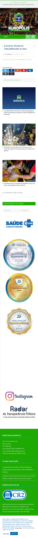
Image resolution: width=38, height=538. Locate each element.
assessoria (16, 506)
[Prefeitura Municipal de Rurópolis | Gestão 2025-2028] (19, 21)
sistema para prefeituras (26, 504)
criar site (14, 504)
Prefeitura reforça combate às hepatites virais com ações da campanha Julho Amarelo (19, 184)
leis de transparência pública (11, 511)
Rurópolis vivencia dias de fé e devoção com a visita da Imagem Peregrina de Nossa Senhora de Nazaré (19, 149)
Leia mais (18, 528)
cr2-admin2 (8, 54)
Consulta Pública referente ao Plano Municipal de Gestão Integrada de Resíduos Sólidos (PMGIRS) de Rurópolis (19, 4)
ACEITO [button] (14, 533)
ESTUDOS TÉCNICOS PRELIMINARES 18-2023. (17, 60)
